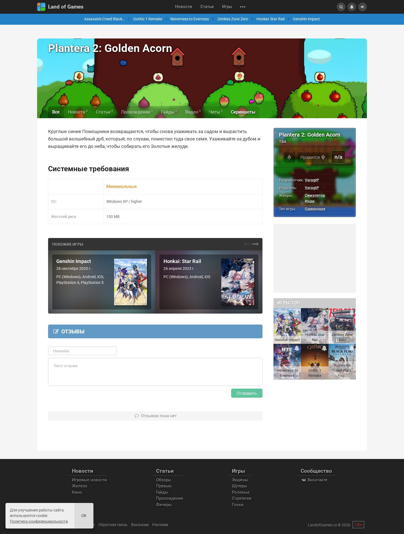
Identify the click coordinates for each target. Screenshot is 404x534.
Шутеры (239, 485)
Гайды (162, 492)
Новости (183, 6)
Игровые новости (89, 479)
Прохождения (169, 498)
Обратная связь (113, 524)
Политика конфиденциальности (39, 521)
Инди (309, 201)
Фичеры (164, 504)
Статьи (207, 6)
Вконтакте (316, 479)
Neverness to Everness (189, 19)
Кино (77, 492)
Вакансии (140, 524)
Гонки (237, 504)
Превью (163, 485)
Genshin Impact (306, 19)
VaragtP (312, 180)
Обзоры (163, 479)
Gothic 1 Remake (147, 19)
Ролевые (241, 492)
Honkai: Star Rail (270, 19)
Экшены (240, 479)
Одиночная (315, 209)
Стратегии (241, 498)
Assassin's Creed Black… (104, 19)
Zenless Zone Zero (232, 19)
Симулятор (315, 195)
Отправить (247, 393)
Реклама (160, 524)
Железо (79, 485)
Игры (227, 6)
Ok (84, 516)
